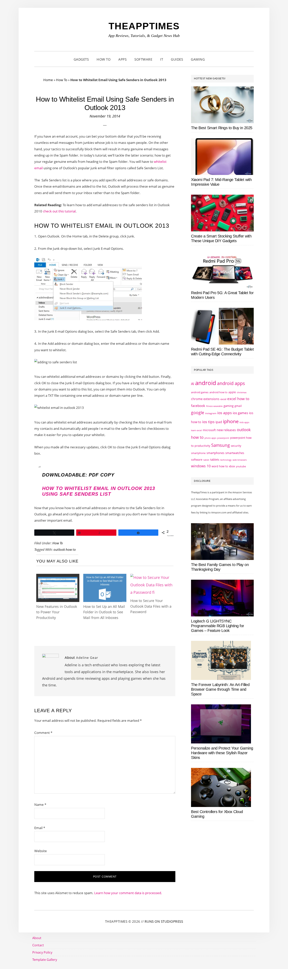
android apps (231, 383)
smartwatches (234, 453)
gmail (238, 406)
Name (40, 804)
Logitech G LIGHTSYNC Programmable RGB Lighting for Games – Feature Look (217, 626)
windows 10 (201, 466)
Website (40, 851)
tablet (206, 460)
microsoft (209, 430)
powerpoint (223, 438)
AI (192, 383)
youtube (241, 466)
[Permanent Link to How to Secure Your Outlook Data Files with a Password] (151, 577)
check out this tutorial (59, 211)
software (196, 459)
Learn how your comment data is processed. (128, 893)
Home (48, 80)
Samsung (220, 445)
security (236, 446)
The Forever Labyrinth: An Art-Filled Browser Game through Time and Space (220, 689)
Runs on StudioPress (164, 921)
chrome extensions (205, 399)
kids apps (244, 422)
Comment (43, 732)
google (197, 412)
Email (39, 828)
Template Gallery (44, 959)
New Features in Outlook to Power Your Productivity (56, 612)
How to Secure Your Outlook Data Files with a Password (150, 606)
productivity (202, 446)
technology (226, 459)
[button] (213, 59)
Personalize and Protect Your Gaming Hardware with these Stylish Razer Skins (222, 753)
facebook (198, 405)
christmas (241, 392)
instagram (210, 413)
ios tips (208, 421)
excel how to (238, 398)
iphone (231, 421)
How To (61, 80)
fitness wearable (214, 406)
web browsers (240, 459)
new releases (226, 430)
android (205, 383)
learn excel (196, 430)
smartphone (198, 453)
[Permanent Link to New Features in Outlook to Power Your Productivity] (57, 577)
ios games (240, 413)
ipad (219, 422)
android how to (218, 392)
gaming (229, 406)
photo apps (210, 438)
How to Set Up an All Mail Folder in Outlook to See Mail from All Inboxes (104, 612)
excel (223, 399)
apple (232, 392)
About (36, 938)
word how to (220, 466)
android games (199, 392)
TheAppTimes (144, 26)
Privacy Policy (42, 952)
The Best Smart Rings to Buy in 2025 (221, 128)
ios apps (224, 412)
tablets (214, 459)
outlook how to (64, 549)
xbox (232, 466)
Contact (38, 945)
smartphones (215, 453)
